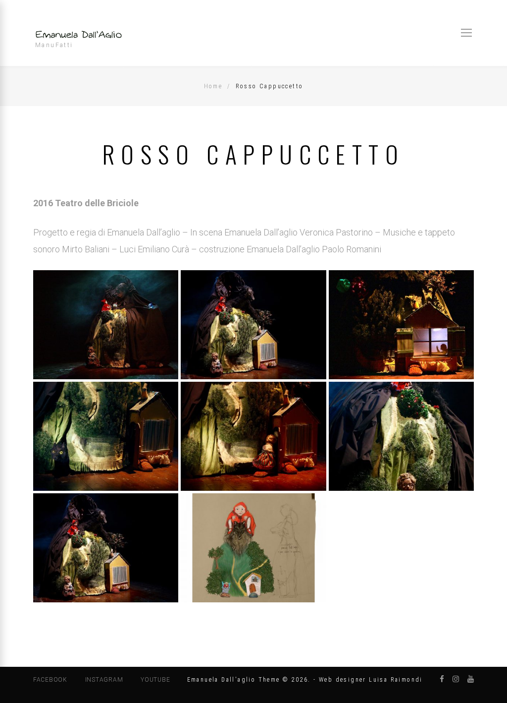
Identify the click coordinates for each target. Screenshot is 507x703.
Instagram (104, 679)
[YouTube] (470, 679)
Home (213, 86)
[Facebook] (442, 679)
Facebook (50, 679)
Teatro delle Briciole (97, 203)
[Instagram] (456, 679)
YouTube (155, 679)
